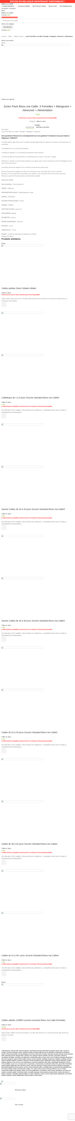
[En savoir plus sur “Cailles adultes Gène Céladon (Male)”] (3, 304)
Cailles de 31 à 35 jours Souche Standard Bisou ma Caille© (29, 732)
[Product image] (22, 375)
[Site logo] (7, 4)
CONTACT (13, 138)
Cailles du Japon (18, 36)
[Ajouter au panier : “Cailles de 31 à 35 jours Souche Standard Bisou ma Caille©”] (3, 750)
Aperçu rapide (3, 309)
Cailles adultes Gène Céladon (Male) (18, 288)
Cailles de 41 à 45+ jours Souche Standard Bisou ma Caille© (30, 955)
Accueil (3, 36)
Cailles (10, 36)
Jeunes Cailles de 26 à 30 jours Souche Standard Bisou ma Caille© (33, 621)
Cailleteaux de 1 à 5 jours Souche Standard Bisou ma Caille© (30, 397)
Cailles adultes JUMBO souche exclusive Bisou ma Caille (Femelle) (33, 1020)
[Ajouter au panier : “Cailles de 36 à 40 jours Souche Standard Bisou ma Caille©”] (3, 862)
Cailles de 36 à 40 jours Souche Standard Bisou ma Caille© (29, 844)
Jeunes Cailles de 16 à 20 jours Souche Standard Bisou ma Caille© (33, 509)
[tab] (30, 127)
